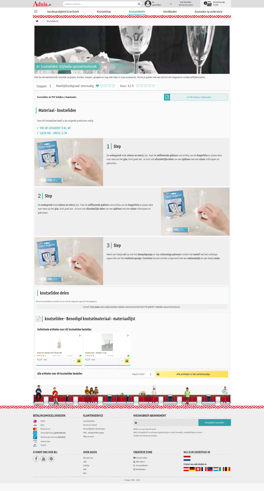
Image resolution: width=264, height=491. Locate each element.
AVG (84, 473)
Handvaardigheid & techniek (63, 11)
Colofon (86, 465)
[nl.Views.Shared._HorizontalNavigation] (37, 21)
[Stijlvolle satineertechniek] (132, 50)
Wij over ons (88, 457)
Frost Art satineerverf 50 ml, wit (55, 128)
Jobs (85, 461)
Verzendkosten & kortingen (94, 428)
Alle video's (140, 461)
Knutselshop (104, 11)
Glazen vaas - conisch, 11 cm (53, 133)
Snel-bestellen (185, 2)
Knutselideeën (137, 11)
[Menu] (35, 11)
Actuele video (141, 457)
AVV (84, 469)
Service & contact (186, 4)
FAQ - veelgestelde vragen (93, 432)
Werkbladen (170, 11)
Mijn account (88, 436)
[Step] (68, 162)
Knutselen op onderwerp (208, 11)
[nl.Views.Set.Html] (80, 335)
